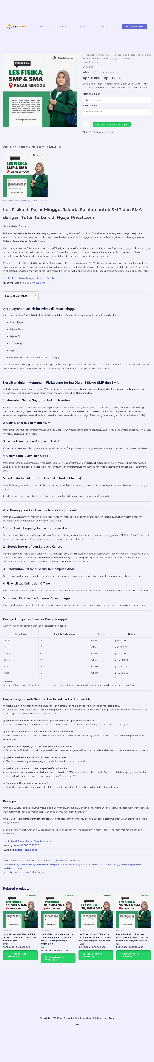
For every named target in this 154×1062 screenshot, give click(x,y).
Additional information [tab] (31, 146)
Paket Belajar (90, 105)
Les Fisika (111, 55)
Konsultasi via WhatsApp (113, 124)
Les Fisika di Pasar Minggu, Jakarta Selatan (25, 200)
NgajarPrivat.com (26, 849)
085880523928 (29, 845)
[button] (72, 58)
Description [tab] (9, 146)
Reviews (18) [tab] (54, 146)
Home (86, 55)
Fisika (103, 55)
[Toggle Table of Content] (32, 295)
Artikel (104, 26)
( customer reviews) (106, 72)
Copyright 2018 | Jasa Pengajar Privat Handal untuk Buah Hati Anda (77, 1018)
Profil (41, 26)
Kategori (83, 26)
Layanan (62, 26)
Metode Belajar (91, 93)
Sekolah (95, 55)
